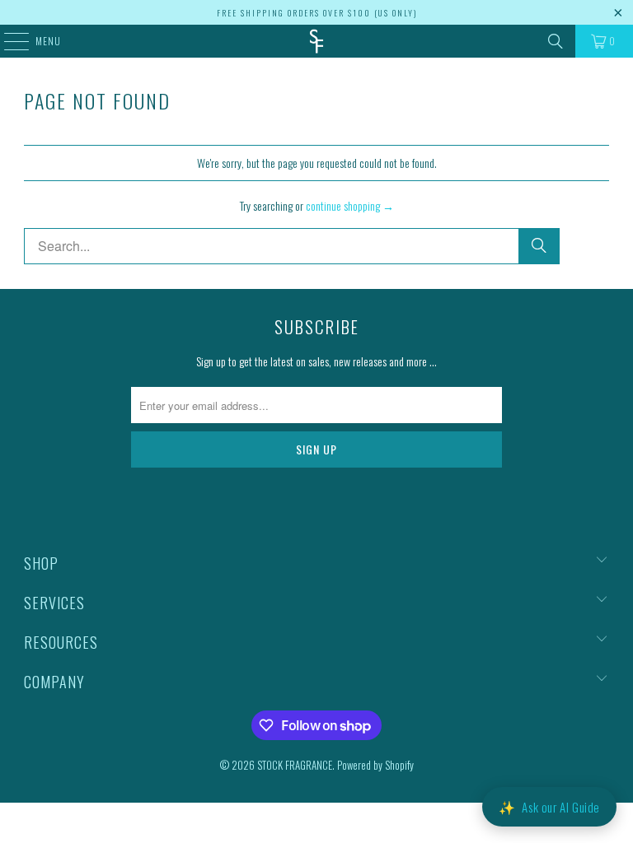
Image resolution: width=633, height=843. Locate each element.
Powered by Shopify (375, 765)
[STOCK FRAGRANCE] (316, 41)
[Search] (555, 41)
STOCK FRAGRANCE (294, 765)
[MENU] (8, 41)
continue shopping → (350, 205)
